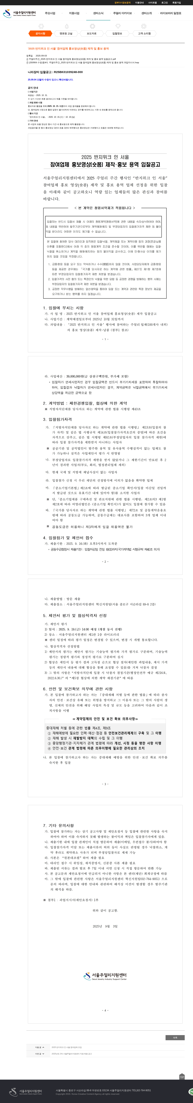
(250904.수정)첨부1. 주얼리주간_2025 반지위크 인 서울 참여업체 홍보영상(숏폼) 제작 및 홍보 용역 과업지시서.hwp (83, 62)
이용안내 (139, 3)
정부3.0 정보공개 (123, 3)
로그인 (164, 3)
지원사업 (74, 13)
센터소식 (98, 13)
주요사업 (50, 13)
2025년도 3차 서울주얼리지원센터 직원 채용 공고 (72, 1054)
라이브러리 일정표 (170, 13)
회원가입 (176, 3)
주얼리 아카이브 (122, 13)
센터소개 (146, 13)
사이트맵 (152, 3)
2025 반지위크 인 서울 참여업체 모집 (67, 1047)
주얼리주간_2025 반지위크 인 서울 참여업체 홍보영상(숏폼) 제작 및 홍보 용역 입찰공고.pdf (72, 59)
